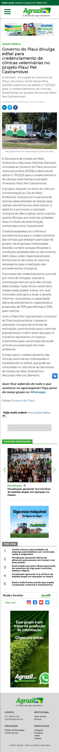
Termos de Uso (11, 732)
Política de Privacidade (15, 730)
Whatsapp (37, 392)
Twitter (37, 735)
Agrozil (41, 102)
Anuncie (37, 719)
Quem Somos (40, 716)
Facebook (38, 732)
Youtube (37, 738)
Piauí (30, 412)
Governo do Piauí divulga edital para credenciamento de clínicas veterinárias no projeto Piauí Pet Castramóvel (28, 60)
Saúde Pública (42, 412)
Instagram (38, 730)
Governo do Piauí (22, 400)
